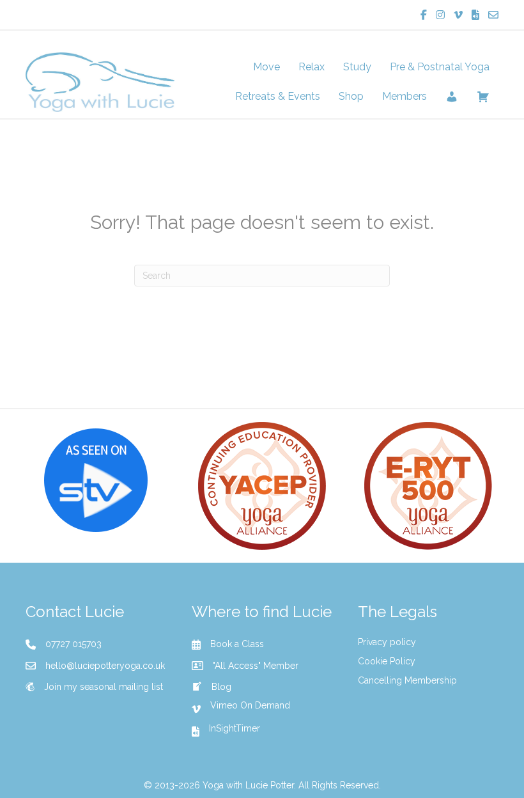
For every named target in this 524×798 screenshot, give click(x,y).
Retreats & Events (277, 96)
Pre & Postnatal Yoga (439, 67)
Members (404, 96)
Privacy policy (387, 642)
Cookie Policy (386, 661)
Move (266, 67)
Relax (311, 67)
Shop (351, 96)
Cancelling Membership (407, 680)
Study (357, 67)
